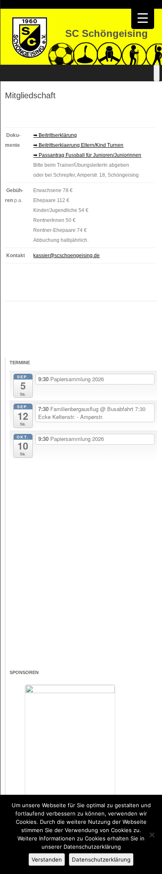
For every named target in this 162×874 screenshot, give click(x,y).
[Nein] (151, 834)
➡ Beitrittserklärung (55, 135)
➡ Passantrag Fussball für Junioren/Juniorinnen (87, 155)
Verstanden (47, 859)
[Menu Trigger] (142, 17)
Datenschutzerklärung (101, 859)
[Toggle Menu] (157, 73)
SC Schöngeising (106, 33)
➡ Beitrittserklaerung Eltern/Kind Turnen (78, 145)
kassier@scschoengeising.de (66, 255)
